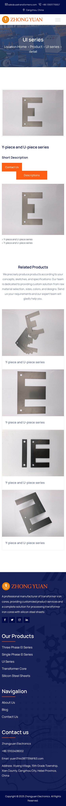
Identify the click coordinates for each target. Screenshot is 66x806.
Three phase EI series (17, 647)
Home (22, 46)
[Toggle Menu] (58, 19)
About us (8, 702)
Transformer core (14, 669)
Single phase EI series (17, 654)
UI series (33, 39)
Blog (5, 709)
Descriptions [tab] (32, 175)
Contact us (10, 717)
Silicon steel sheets (16, 676)
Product (36, 46)
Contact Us (12, 167)
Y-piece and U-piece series (18, 239)
